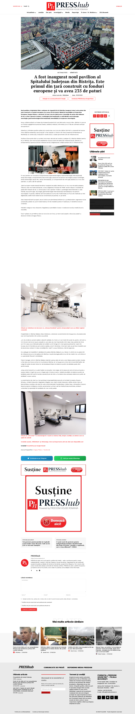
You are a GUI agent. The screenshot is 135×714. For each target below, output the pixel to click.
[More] (109, 115)
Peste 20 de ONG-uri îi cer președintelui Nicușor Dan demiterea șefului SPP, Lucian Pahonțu (106, 166)
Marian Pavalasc (101, 654)
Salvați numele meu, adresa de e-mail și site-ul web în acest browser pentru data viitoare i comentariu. (50, 599)
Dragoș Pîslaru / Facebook (41, 450)
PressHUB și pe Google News (35, 446)
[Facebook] (31, 570)
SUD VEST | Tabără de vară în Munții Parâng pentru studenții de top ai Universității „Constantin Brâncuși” (106, 174)
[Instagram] (34, 570)
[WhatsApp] (101, 115)
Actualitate (62, 72)
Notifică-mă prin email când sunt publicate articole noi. (36, 605)
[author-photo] (14, 652)
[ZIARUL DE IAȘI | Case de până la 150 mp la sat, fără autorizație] (81, 636)
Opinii (14, 679)
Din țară (15, 692)
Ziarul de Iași (74, 651)
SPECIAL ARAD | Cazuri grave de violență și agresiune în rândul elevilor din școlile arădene (106, 193)
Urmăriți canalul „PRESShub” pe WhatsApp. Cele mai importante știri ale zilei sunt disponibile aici (52, 442)
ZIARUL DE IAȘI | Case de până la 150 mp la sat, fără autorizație (80, 647)
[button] (27, 6)
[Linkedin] (36, 570)
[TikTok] (42, 570)
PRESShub (66, 95)
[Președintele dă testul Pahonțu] (93, 158)
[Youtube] (45, 570)
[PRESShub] (24, 563)
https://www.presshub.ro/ (38, 558)
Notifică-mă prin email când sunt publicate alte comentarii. (37, 602)
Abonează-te (94, 214)
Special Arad (46, 652)
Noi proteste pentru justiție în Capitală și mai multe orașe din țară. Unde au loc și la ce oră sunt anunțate (36, 543)
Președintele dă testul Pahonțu (22, 677)
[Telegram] (39, 570)
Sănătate (74, 72)
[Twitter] (98, 115)
